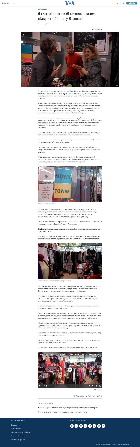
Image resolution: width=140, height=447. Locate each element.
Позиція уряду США (18, 439)
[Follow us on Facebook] (72, 426)
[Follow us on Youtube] (81, 426)
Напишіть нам (16, 429)
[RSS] (94, 426)
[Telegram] (118, 3)
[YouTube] (123, 3)
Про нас (14, 425)
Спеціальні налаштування (20, 436)
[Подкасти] (99, 426)
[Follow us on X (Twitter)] (76, 426)
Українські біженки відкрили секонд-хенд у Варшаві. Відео (63, 355)
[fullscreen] (100, 386)
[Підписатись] (103, 426)
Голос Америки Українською (51, 357)
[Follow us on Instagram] (85, 426)
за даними (49, 340)
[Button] (97, 29)
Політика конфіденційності (20, 432)
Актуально (42, 9)
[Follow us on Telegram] (90, 426)
